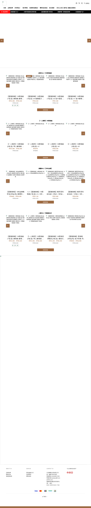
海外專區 (25, 8)
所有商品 (17, 8)
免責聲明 (28, 474)
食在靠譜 (51, 8)
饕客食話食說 (43, 8)
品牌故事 (10, 8)
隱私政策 (28, 476)
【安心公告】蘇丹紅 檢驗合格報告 (66, 8)
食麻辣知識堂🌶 (33, 8)
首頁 (5, 8)
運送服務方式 (30, 472)
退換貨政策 (9, 476)
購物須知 (8, 474)
